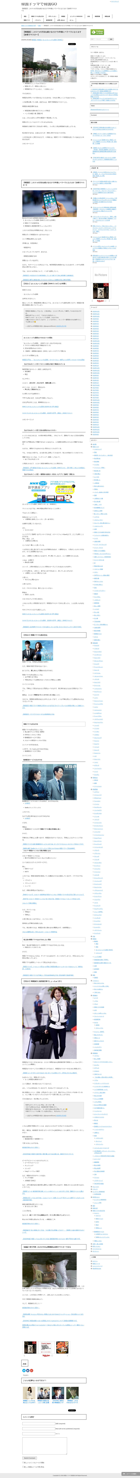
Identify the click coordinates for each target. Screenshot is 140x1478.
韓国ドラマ (27, 20)
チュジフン (97, 921)
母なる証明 (97, 1168)
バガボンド (97, 600)
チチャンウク (98, 915)
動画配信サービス (99, 1231)
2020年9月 (96, 319)
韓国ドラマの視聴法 (99, 550)
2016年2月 (96, 422)
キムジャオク (98, 651)
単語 (97, 943)
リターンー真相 (98, 569)
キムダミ (96, 774)
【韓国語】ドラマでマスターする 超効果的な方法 (38, 714)
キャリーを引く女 (99, 560)
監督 (95, 1135)
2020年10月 (96, 316)
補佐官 (96, 594)
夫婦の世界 (97, 627)
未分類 (94, 444)
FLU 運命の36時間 (99, 1171)
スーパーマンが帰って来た (101, 986)
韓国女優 (107, 16)
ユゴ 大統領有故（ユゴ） (101, 1089)
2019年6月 (96, 353)
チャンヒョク (98, 924)
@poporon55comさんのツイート (100, 109)
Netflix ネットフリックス (102, 1237)
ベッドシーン (98, 1111)
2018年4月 (96, 378)
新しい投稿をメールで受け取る (34, 1467)
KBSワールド (99, 1218)
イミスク (96, 728)
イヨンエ (96, 648)
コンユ (96, 902)
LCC (95, 1010)
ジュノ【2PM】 (98, 912)
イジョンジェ (98, 822)
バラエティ (38, 20)
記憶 (95, 529)
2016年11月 (96, 400)
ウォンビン (97, 801)
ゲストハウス (99, 1028)
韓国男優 (97, 16)
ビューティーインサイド (101, 1114)
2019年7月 (96, 351)
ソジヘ (96, 697)
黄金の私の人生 (98, 566)
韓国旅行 (95, 995)
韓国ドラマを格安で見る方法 (102, 532)
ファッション (98, 786)
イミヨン (96, 731)
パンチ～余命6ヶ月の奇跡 (101, 492)
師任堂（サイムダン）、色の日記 (103, 455)
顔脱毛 (96, 977)
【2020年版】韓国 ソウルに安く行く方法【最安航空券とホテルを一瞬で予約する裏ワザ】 (51, 1239)
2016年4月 (96, 417)
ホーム (71, 20)
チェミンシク (98, 884)
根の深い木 (97, 470)
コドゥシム (97, 673)
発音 (97, 947)
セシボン (96, 1065)
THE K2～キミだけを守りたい (102, 554)
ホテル (96, 1022)
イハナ (96, 771)
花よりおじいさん (99, 983)
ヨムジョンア (98, 737)
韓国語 (63, 16)
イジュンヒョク (98, 847)
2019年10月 (96, 343)
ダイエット (96, 1251)
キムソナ (96, 750)
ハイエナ (96, 609)
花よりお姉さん (98, 989)
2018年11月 (96, 370)
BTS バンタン (52, 16)
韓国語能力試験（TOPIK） (101, 959)
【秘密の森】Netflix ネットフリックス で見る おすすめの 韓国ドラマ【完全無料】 (48, 848)
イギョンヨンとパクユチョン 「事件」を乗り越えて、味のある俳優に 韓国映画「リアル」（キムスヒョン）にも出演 (104, 218)
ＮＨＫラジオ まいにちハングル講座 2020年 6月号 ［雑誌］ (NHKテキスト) (47, 413)
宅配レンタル (98, 1241)
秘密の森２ (97, 640)
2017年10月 (96, 385)
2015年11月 (96, 429)
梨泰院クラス (98, 633)
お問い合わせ (61, 20)
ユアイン (96, 792)
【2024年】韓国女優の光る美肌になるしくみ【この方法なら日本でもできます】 (104, 128)
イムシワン (97, 899)
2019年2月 (96, 363)
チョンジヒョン (98, 667)
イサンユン (97, 853)
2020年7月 (96, 323)
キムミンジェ (98, 887)
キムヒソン (97, 753)
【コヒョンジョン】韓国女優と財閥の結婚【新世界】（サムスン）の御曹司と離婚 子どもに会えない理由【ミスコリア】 (104, 209)
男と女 (96, 1120)
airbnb (97, 1025)
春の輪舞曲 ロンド (99, 507)
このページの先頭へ (131, 1474)
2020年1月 (96, 338)
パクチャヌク (99, 1138)
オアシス (96, 1068)
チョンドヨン (98, 716)
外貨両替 (96, 1044)
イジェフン (97, 868)
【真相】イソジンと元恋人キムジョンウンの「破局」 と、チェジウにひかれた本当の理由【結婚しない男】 (104, 174)
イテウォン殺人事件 (99, 1092)
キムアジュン (98, 691)
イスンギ (96, 859)
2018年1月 (96, 383)
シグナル (96, 517)
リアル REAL (97, 1102)
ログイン (95, 1261)
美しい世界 (97, 606)
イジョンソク (98, 795)
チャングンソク (98, 878)
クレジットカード (99, 1016)
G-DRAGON (97, 1194)
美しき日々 (97, 615)
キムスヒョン (98, 807)
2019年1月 (96, 365)
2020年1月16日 (61, 1115)
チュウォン (97, 865)
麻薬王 (96, 1123)
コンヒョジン (98, 710)
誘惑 (95, 495)
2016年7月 (96, 410)
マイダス (96, 464)
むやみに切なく (98, 584)
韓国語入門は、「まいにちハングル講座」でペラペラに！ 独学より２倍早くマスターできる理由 (53, 360)
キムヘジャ (97, 759)
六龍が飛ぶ (97, 474)
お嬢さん (96, 1132)
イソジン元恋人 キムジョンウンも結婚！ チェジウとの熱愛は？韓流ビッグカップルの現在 (105, 248)
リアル (96, 1080)
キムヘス (96, 670)
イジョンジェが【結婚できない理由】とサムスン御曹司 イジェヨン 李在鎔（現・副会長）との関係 (105, 141)
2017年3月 (96, 397)
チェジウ (96, 664)
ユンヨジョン (98, 654)
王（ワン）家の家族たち (101, 624)
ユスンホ (96, 875)
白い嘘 (96, 618)
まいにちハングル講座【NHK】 (52, 40)
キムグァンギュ (98, 908)
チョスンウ (97, 905)
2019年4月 (96, 358)
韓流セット (99, 1228)
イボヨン (96, 734)
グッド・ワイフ (98, 547)
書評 (94, 1206)
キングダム (97, 597)
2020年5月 (96, 328)
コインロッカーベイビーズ (101, 1148)
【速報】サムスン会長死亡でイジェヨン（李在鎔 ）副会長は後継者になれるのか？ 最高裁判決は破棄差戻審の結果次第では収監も (104, 150)
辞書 (95, 972)
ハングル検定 (98, 956)
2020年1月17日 (61, 326)
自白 (95, 587)
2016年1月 (96, 424)
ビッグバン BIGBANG (76, 16)
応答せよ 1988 (98, 510)
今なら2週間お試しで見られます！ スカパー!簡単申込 (39, 932)
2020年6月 (96, 326)
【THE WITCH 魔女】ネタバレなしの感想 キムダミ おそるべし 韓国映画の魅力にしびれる (105, 159)
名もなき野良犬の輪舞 (100, 1105)
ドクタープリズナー (99, 590)
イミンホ (96, 816)
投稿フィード (96, 1263)
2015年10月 (96, 432)
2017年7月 (96, 392)
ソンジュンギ (98, 881)
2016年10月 (96, 402)
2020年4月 (96, 331)
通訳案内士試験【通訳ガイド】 (102, 963)
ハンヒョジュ (98, 688)
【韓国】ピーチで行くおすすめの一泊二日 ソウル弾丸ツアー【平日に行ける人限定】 (49, 1073)
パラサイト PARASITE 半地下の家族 (104, 1156)
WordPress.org (97, 1268)
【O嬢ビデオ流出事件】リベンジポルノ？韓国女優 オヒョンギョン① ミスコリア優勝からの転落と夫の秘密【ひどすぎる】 (105, 200)
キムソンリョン (98, 701)
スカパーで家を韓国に (29, 903)
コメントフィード (97, 1266)
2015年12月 (96, 427)
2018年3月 (96, 380)
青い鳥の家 (97, 501)
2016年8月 (96, 407)
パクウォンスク (98, 719)
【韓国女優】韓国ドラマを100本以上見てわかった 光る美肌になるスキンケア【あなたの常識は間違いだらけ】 (104, 94)
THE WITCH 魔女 (99, 1183)
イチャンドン (99, 1144)
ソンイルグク (98, 810)
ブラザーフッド (98, 1180)
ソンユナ (96, 725)
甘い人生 (96, 612)
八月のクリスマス (99, 1117)
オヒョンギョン (98, 661)
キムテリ (96, 744)
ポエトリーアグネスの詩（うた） (103, 1062)
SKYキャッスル (98, 581)
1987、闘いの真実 (98, 1244)
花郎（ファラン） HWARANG (102, 557)
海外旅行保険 (98, 1050)
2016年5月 (96, 415)
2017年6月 (96, 395)
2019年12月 (96, 341)
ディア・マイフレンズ (100, 544)
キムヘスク (97, 657)
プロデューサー (98, 520)
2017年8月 (96, 390)
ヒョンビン (97, 927)
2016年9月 (96, 405)
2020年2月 (96, 336)
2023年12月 (96, 311)
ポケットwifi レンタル (100, 1013)
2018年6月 (96, 375)
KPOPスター (96, 1197)
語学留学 (96, 969)
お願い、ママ (98, 504)
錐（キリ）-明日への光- (100, 514)
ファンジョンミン (99, 835)
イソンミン (97, 872)
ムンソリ (96, 694)
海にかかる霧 (98, 1095)
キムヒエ (96, 645)
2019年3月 (96, 360)
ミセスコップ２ (98, 526)
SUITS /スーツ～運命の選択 (101, 575)
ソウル (96, 1001)
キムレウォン (98, 838)
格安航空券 (49, 20)
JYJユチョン (97, 798)
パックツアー (98, 1047)
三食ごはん (97, 992)
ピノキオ (96, 477)
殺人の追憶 (97, 1165)
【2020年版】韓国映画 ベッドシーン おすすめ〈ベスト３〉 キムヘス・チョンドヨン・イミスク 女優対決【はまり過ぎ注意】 (105, 190)
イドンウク (97, 832)
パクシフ (96, 819)
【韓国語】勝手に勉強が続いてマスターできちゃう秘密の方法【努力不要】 (46, 280)
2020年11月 (96, 314)
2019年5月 (96, 355)
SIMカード (97, 1038)
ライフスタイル (97, 1249)
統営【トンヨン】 (99, 1041)
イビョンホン (98, 862)
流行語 (96, 780)
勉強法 (39, 40)
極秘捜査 (96, 1162)
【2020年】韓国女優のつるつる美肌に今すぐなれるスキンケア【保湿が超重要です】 (49, 1321)
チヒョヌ (96, 856)
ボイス (96, 637)
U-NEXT (27, 803)
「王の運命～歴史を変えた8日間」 (103, 1077)
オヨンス (96, 765)
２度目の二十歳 (98, 498)
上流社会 (96, 483)
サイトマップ (115, 1)
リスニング (99, 953)
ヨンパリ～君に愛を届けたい (102, 523)
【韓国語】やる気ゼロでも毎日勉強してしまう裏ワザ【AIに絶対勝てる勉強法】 (48, 275)
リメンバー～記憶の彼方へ (101, 535)
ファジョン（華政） (99, 467)
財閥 (95, 783)
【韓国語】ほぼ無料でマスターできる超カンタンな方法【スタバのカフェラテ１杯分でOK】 (52, 627)
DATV (97, 1222)
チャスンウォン (98, 825)
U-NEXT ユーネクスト (102, 1234)
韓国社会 (95, 777)
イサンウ (96, 850)
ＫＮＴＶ (98, 1215)
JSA (95, 1174)
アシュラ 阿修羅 (98, 1099)
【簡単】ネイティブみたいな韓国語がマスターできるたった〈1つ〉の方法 (104, 134)
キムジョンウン (98, 722)
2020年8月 (96, 321)
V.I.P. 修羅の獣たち (99, 1108)
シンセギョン (98, 713)
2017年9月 (96, 387)
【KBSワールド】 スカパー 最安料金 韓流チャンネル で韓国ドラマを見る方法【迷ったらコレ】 (53, 894)
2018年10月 (96, 373)
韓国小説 (95, 1208)
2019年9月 (96, 346)
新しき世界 (97, 1059)
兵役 (88, 16)
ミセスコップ (98, 449)
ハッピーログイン (99, 1129)
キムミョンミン (98, 828)
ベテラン (96, 1055)
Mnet (97, 1225)
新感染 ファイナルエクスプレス (103, 1126)
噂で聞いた (97, 480)
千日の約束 (97, 621)
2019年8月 (96, 348)
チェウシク (97, 933)
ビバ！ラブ (97, 1159)
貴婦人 (96, 489)
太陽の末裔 (97, 541)
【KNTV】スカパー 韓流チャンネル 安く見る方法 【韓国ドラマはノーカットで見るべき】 (51, 899)
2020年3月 (96, 333)
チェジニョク (98, 844)
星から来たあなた (99, 486)
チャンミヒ (97, 685)
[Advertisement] (53, 161)
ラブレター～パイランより (101, 1083)
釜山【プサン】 (98, 1035)
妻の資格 (96, 461)
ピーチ (96, 998)
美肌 (25, 16)
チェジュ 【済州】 (99, 1031)
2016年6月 (96, 412)
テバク (96, 538)
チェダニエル (98, 813)
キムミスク (97, 682)
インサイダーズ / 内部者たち (102, 1086)
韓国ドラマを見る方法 (37, 16)
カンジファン (98, 841)
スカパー (96, 1213)
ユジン (96, 707)
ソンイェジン (98, 768)
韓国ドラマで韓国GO (39, 4)
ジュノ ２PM (97, 1202)
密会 (95, 452)
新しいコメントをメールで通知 (34, 1462)
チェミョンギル (98, 704)
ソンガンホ (97, 918)
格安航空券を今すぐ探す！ (31, 1147)
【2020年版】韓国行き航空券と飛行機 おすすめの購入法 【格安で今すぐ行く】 (48, 1154)
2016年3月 (96, 419)
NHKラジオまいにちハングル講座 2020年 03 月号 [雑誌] (40, 406)
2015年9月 (96, 434)
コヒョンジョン (98, 676)
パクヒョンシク (98, 890)
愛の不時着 (97, 630)
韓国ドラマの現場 (99, 1007)
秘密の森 (96, 578)
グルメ (96, 1004)
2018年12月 (96, 368)
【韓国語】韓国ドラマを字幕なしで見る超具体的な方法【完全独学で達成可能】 (48, 975)
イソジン (96, 804)
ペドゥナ (96, 747)
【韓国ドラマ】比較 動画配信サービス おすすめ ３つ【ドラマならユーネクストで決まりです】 (53, 844)
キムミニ (96, 741)
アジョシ (96, 1177)
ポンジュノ (99, 1141)
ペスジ (96, 762)
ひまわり (96, 1071)
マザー (96, 572)
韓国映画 (95, 1053)
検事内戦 (96, 603)
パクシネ (96, 679)
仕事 (95, 966)
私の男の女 (97, 458)
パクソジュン (98, 930)
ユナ (95, 756)
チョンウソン (98, 896)
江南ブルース (98, 1074)
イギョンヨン (98, 893)
